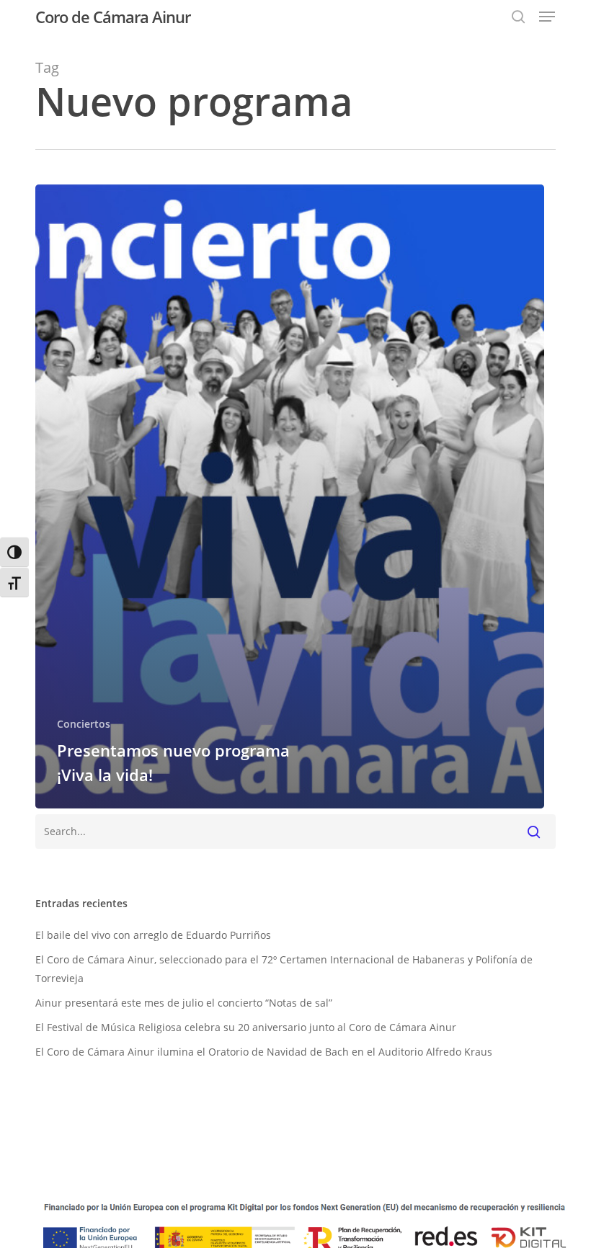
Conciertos (83, 724)
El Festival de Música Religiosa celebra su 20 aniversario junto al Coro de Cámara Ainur (245, 1027)
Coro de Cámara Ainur (112, 16)
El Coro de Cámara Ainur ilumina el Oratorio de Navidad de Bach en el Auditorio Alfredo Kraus (263, 1051)
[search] (518, 16)
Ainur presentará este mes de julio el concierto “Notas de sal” (183, 1002)
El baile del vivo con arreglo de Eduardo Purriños (153, 935)
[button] (547, 16)
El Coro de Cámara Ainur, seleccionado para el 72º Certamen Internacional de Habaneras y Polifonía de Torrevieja (284, 969)
